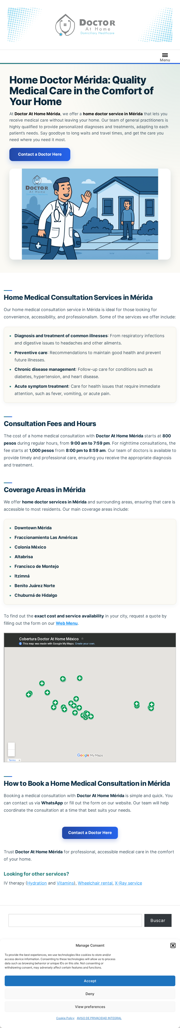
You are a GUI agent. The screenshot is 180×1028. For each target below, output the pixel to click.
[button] (173, 945)
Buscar (157, 920)
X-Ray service (128, 883)
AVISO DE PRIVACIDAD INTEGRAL (99, 1018)
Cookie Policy (65, 1018)
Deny (90, 994)
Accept (90, 981)
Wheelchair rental (95, 883)
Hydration (37, 883)
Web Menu (67, 623)
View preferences (90, 1006)
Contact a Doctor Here (40, 154)
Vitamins (65, 883)
